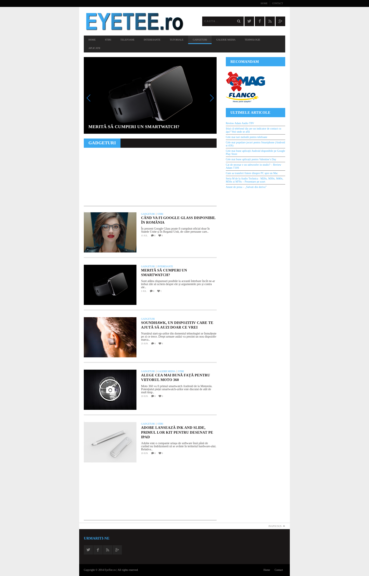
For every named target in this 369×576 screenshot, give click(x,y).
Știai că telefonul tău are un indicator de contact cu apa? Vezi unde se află (253, 130)
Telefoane (127, 39)
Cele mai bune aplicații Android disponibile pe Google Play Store (255, 152)
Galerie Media (225, 39)
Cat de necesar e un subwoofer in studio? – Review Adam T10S (253, 166)
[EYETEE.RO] (134, 21)
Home (264, 3)
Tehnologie (252, 39)
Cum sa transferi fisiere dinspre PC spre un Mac (252, 173)
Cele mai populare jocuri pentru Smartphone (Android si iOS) (255, 144)
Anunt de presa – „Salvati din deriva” (246, 187)
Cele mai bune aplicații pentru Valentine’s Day (251, 159)
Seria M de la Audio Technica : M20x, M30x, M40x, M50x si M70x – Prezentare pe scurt (254, 180)
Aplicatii (94, 48)
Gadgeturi (200, 39)
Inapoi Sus (275, 526)
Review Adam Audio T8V (240, 123)
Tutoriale (177, 39)
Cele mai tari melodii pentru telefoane (246, 137)
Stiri (108, 39)
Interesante (152, 39)
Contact (277, 3)
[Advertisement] (150, 179)
